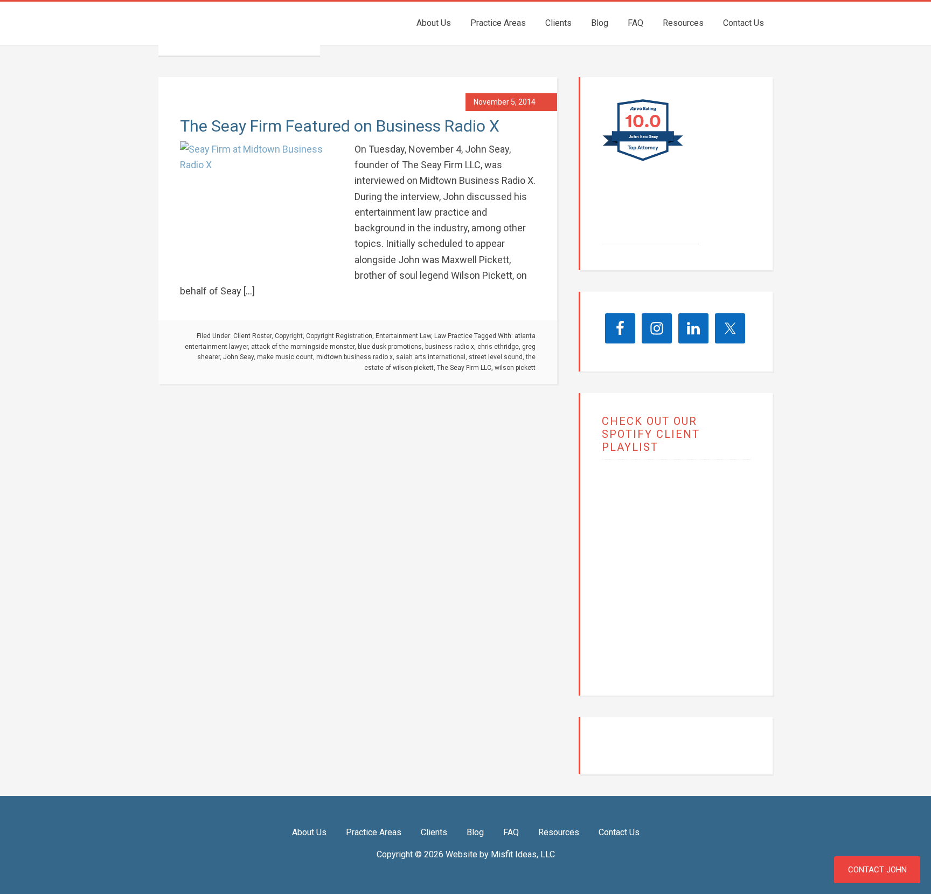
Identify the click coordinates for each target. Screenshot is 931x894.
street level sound (496, 357)
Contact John (877, 870)
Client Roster (252, 336)
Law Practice (453, 336)
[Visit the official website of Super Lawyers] (642, 238)
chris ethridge (498, 346)
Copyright (289, 336)
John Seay (238, 357)
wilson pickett (515, 368)
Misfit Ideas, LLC (523, 854)
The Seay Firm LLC (239, 29)
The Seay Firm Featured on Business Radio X (339, 125)
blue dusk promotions (390, 346)
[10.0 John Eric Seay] (643, 160)
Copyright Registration (339, 336)
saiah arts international (431, 357)
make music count (285, 357)
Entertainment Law (403, 336)
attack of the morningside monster (303, 346)
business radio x (449, 346)
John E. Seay (648, 214)
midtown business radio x (354, 357)
